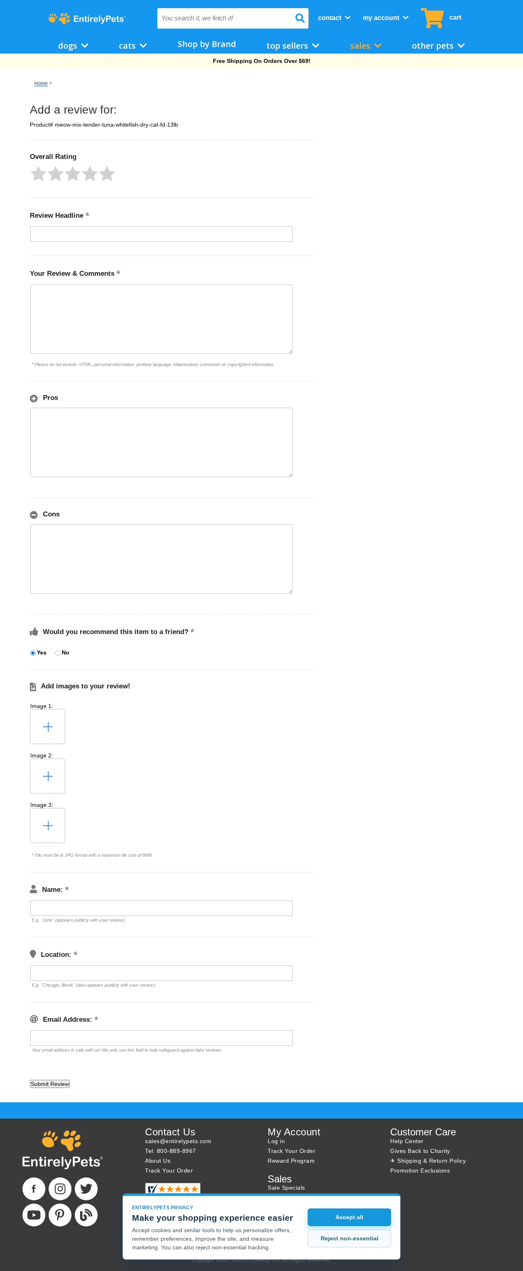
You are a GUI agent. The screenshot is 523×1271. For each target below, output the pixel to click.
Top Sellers (288, 45)
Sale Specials (286, 1187)
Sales (361, 45)
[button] (38, 173)
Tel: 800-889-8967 (170, 1151)
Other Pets (434, 45)
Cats (128, 45)
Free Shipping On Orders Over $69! (262, 61)
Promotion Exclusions (420, 1170)
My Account (382, 17)
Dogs (68, 45)
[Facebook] (33, 1188)
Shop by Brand (207, 43)
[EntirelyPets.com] (87, 19)
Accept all (349, 1217)
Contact (330, 17)
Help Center (407, 1141)
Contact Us (170, 1131)
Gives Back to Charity (420, 1151)
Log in (276, 1141)
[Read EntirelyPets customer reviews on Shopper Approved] (173, 1192)
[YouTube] (33, 1215)
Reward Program (291, 1160)
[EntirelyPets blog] (86, 1215)
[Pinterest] (60, 1215)
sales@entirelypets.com (178, 1141)
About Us (157, 1160)
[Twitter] (86, 1188)
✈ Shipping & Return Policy (428, 1160)
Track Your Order (169, 1170)
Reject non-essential (349, 1238)
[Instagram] (60, 1188)
